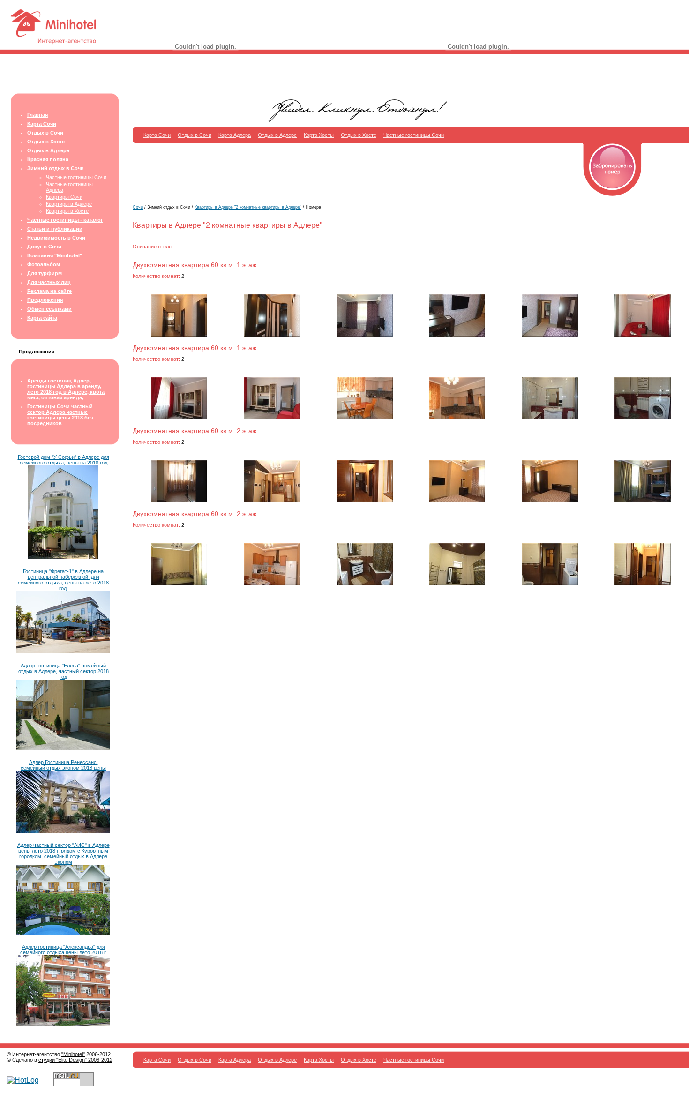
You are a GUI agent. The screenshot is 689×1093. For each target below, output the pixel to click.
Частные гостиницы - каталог (65, 220)
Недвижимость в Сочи (56, 237)
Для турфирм (44, 273)
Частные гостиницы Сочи (76, 177)
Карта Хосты (319, 135)
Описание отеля (152, 246)
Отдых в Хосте (46, 141)
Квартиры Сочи (64, 197)
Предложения (45, 300)
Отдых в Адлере (48, 150)
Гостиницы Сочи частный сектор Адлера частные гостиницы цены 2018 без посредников (60, 415)
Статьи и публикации (54, 229)
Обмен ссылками (49, 309)
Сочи (138, 207)
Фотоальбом (43, 264)
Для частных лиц (49, 282)
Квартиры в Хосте (67, 211)
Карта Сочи (41, 124)
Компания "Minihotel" (54, 255)
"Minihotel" (73, 1054)
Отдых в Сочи (45, 132)
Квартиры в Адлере (69, 204)
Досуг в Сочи (44, 246)
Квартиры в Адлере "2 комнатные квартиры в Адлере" (248, 207)
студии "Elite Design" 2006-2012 (75, 1060)
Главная (37, 115)
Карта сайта (42, 318)
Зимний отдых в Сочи (55, 168)
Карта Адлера (234, 135)
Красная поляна (47, 159)
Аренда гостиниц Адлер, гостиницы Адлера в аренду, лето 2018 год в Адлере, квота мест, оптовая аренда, (66, 389)
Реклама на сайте (49, 291)
